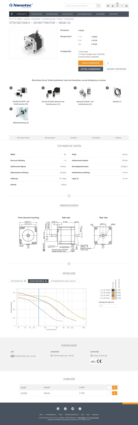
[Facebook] (80, 408)
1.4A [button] (101, 290)
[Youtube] (72, 408)
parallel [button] (108, 290)
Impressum (95, 414)
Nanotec (19, 19)
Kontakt (113, 14)
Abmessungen (50, 138)
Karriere (100, 14)
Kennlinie (74, 138)
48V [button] (104, 293)
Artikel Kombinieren (91, 69)
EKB (88, 414)
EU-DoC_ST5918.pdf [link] (100, 356)
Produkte (22, 14)
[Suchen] (98, 5)
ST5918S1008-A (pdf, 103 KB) (63, 356)
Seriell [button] (108, 295)
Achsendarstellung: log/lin (63, 281)
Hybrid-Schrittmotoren (49, 19)
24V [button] (104, 290)
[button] (112, 5)
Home (41, 414)
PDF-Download (17, 281)
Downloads (52, 14)
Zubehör (118, 138)
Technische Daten (23, 138)
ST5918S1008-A (69, 19)
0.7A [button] (101, 295)
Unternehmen (84, 14)
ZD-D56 (23, 387)
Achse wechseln (37, 281)
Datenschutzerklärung (71, 414)
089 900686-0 (82, 418)
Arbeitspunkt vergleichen (106, 302)
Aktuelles (68, 14)
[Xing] (65, 408)
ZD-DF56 (24, 393)
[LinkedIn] (58, 408)
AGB (82, 414)
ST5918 (60, 19)
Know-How (36, 14)
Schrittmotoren (36, 19)
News (60, 414)
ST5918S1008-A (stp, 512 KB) (25, 356)
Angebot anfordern (116, 69)
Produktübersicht (51, 414)
